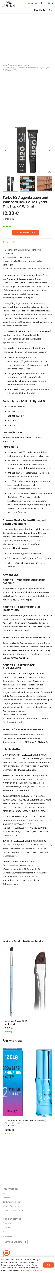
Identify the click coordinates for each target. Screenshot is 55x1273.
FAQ (5, 1193)
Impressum (8, 1236)
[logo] (9, 3)
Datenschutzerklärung (13, 1210)
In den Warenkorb (25, 232)
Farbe (27, 65)
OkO (13, 1024)
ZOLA (13, 1126)
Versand (6, 1197)
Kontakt (6, 1227)
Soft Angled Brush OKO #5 (16, 1021)
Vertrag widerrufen (15, 1242)
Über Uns (7, 1223)
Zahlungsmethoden (12, 1202)
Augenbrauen (16, 65)
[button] (42, 3)
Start (5, 65)
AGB (5, 1231)
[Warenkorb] (50, 10)
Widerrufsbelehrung (12, 1206)
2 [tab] (20, 127)
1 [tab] (17, 127)
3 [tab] (22, 127)
